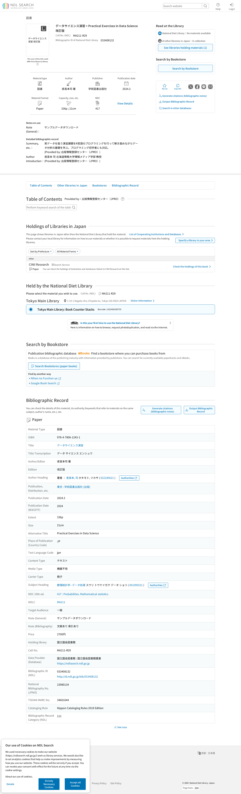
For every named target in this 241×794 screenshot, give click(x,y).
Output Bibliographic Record (178, 101)
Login (232, 8)
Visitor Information (141, 300)
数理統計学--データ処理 (71, 585)
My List (164, 88)
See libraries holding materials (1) (185, 48)
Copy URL (177, 88)
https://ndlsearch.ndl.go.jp (73, 663)
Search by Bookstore (185, 68)
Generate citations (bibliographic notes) (184, 95)
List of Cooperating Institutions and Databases (155, 234)
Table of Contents (41, 185)
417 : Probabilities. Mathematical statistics (82, 594)
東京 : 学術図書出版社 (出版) (73, 487)
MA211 (61, 602)
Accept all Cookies (75, 784)
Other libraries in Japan (72, 185)
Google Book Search (44, 383)
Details (10, 784)
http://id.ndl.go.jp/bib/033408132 (77, 676)
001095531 (136, 585)
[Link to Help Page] (37, 63)
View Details (125, 103)
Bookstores (99, 185)
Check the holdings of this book (190, 266)
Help (218, 8)
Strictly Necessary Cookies (49, 784)
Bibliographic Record (125, 185)
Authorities (127, 477)
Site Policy (115, 783)
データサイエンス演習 (70, 445)
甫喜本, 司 (72, 478)
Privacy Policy (99, 783)
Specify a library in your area (194, 240)
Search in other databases (176, 108)
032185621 (107, 478)
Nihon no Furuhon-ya (44, 378)
